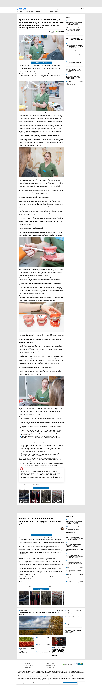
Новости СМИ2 (22, 489)
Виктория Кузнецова (55, 528)
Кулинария (69, 54)
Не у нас (67, 610)
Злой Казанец (27, 578)
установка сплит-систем (70, 50)
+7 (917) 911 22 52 (28, 663)
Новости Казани (23, 648)
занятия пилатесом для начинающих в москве (74, 549)
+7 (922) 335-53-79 (50, 663)
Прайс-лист (28, 667)
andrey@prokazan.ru (28, 665)
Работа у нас (50, 667)
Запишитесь (47, 192)
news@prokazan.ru (50, 665)
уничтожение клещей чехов (70, 532)
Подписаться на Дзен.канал (41, 62)
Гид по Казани (69, 27)
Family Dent (50, 463)
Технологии (69, 81)
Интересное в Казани (24, 16)
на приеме (61, 335)
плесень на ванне (69, 33)
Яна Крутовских (52, 31)
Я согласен (70, 682)
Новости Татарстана (23, 610)
